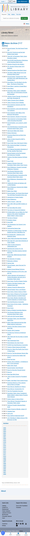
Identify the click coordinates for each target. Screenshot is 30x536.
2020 (4, 438)
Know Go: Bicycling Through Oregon (16, 370)
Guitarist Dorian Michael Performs (16, 269)
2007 (4, 461)
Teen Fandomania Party (13, 340)
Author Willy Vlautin (12, 365)
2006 (4, 463)
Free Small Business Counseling (15, 302)
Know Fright (10, 161)
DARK (14, 1)
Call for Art (10, 413)
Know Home (10, 308)
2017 (4, 444)
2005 (4, 465)
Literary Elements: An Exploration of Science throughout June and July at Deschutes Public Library (16, 277)
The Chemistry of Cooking (13, 259)
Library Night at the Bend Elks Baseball (17, 238)
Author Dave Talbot (12, 191)
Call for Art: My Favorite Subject (15, 316)
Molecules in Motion (12, 261)
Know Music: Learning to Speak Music (17, 86)
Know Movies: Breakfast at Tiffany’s (16, 386)
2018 (4, 442)
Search (25, 18)
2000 (4, 474)
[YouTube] (26, 523)
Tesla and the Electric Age (13, 228)
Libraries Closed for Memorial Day (16, 287)
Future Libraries (6, 511)
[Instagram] (23, 523)
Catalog (4, 505)
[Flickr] (16, 523)
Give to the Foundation (21, 505)
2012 (4, 452)
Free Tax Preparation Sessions (15, 391)
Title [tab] (9, 14)
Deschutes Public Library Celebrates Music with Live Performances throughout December (17, 92)
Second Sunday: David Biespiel (15, 368)
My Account (5, 514)
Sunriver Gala (10, 263)
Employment (5, 509)
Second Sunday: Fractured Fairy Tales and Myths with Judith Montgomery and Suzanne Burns (17, 78)
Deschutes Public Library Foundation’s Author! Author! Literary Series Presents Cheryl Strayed (17, 395)
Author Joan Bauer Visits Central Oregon (17, 380)
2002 (4, 470)
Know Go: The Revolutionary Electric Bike (17, 353)
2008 (4, 460)
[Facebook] (18, 523)
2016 (4, 445)
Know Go (9, 372)
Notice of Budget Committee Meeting (16, 310)
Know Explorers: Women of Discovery (17, 116)
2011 (4, 454)
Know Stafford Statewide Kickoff (15, 415)
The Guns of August (12, 218)
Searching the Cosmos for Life (15, 248)
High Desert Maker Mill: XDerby (15, 131)
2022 (4, 435)
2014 (4, 449)
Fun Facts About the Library (14, 207)
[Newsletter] (17, 525)
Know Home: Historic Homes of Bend (16, 291)
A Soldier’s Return (11, 220)
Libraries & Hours (6, 513)
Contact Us (5, 507)
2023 (4, 433)
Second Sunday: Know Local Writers (16, 289)
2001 (4, 472)
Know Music (10, 88)
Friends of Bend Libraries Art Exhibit (16, 347)
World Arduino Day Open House (15, 343)
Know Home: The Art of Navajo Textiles (17, 281)
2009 (4, 458)
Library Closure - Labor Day (14, 201)
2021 (4, 437)
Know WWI (10, 222)
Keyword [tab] (4, 14)
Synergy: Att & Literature (13, 330)
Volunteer (18, 507)
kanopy (4, 525)
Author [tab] (13, 14)
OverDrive (4, 523)
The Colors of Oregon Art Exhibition (16, 210)
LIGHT (10, 1)
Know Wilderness (11, 199)
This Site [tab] (18, 14)
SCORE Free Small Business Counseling (17, 345)
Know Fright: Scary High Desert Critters (17, 143)
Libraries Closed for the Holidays (15, 64)
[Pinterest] (20, 523)
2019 (4, 440)
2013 (4, 451)
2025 (4, 429)
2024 (4, 431)
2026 (4, 428)
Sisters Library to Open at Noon (15, 399)
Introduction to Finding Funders (15, 197)
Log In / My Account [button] (22, 1)
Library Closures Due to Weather (15, 100)
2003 (4, 468)
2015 (4, 447)
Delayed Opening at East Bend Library (17, 70)
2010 (4, 456)
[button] (3, 1)
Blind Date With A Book (13, 374)
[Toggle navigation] (26, 23)
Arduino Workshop (12, 133)
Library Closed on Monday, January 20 (17, 409)
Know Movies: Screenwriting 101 (15, 389)
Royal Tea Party (11, 359)
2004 (4, 467)
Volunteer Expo (11, 411)
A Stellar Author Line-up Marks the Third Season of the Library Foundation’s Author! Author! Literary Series (17, 213)
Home (21, 531)
